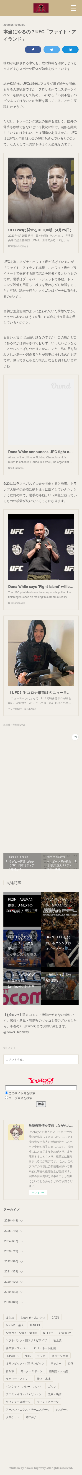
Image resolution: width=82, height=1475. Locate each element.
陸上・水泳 (44, 1378)
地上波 (57, 1340)
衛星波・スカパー (17, 1348)
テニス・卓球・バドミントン (23, 1394)
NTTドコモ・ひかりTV (57, 1333)
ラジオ (41, 1356)
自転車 (10, 1371)
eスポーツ (62, 1409)
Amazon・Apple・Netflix (21, 1333)
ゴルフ (52, 1386)
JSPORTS (12, 1356)
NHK (28, 1356)
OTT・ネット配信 (45, 1348)
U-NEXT (35, 1325)
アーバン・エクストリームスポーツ (28, 1409)
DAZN (55, 1317)
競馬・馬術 (55, 1394)
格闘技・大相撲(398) (14, 724)
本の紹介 (31, 1417)
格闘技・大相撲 (58, 1371)
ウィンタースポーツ (18, 1402)
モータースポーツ (31, 1371)
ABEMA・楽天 (15, 1325)
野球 (70, 1363)
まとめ (10, 1317)
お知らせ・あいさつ (32, 1317)
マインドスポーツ (48, 1402)
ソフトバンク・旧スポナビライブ (26, 1340)
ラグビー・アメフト (18, 1378)
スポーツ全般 (60, 1356)
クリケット (13, 1417)
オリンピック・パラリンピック (25, 1363)
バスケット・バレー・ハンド (23, 1386)
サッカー (56, 1363)
